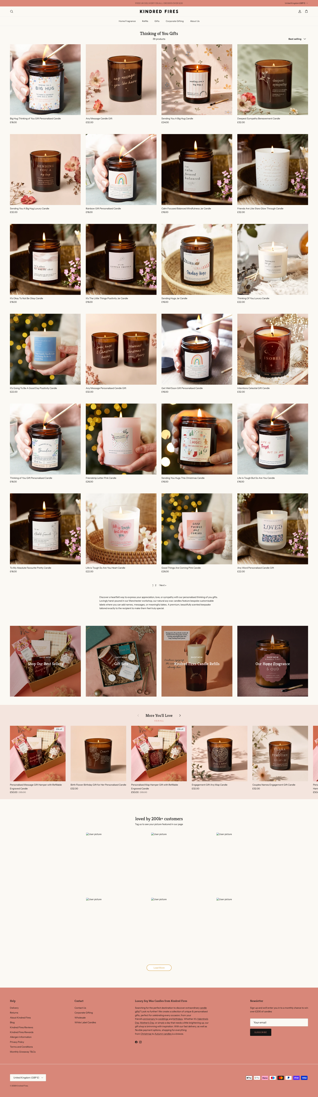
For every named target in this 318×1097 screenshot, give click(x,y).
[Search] (11, 11)
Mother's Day (147, 1022)
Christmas (146, 1033)
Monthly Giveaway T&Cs (23, 1051)
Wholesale (80, 1017)
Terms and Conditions (21, 1046)
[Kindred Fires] (159, 11)
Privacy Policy (17, 1041)
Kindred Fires (22, 1086)
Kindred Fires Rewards (21, 1032)
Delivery (14, 1007)
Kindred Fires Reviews (21, 1027)
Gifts (157, 21)
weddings (163, 1018)
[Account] (299, 11)
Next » (162, 585)
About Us (194, 21)
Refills (145, 21)
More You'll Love (159, 715)
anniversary (149, 1018)
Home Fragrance (127, 21)
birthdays (178, 1018)
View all (159, 721)
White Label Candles (85, 1022)
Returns (14, 1012)
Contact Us (80, 1007)
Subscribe (260, 1032)
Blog (12, 1022)
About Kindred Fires (20, 1017)
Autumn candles (163, 1033)
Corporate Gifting (175, 21)
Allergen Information (20, 1037)
